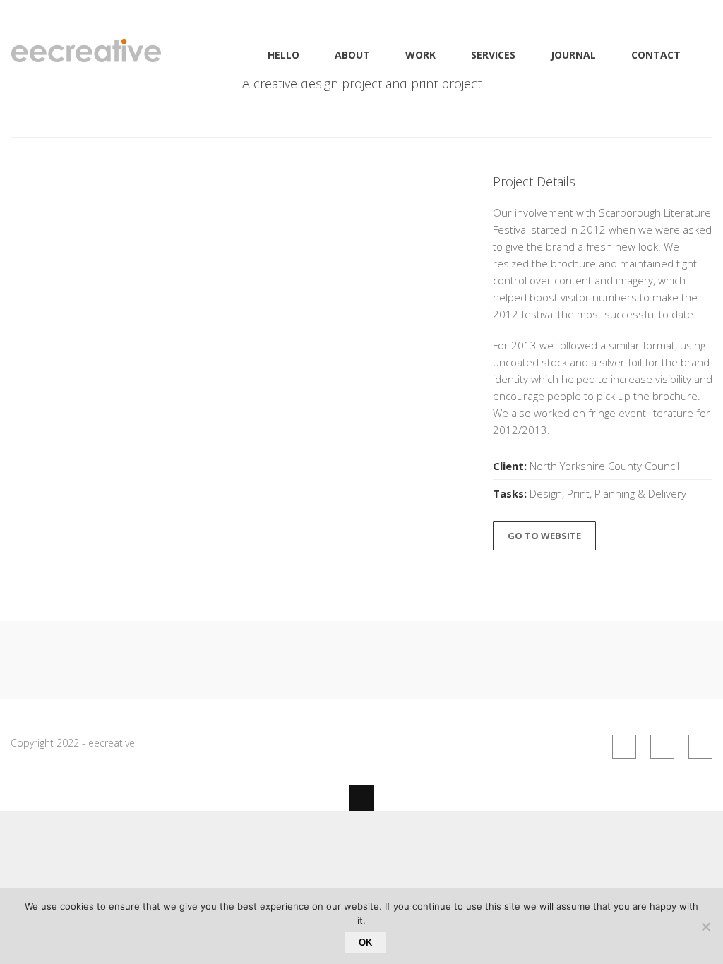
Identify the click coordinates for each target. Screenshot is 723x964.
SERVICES (493, 54)
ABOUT (352, 54)
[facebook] (662, 747)
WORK (420, 54)
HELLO (283, 54)
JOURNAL (573, 54)
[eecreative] (86, 54)
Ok (365, 942)
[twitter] (700, 747)
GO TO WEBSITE (544, 535)
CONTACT (656, 54)
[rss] (624, 747)
